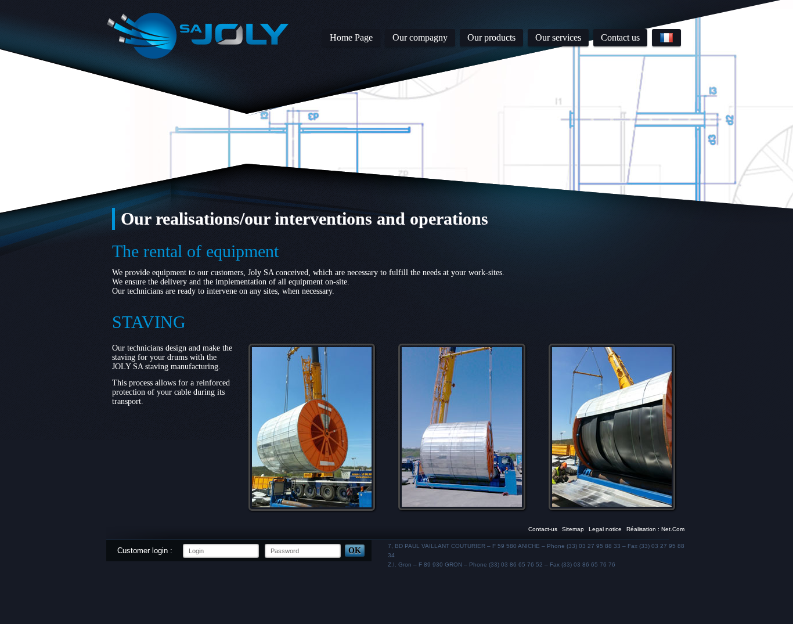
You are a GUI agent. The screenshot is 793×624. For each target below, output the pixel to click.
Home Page (351, 37)
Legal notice (605, 529)
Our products (491, 37)
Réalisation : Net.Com (655, 529)
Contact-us (542, 529)
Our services (558, 37)
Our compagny (420, 37)
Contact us (620, 37)
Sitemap (573, 529)
